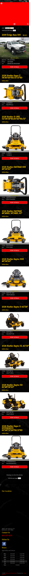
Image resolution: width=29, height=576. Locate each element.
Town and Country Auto (11, 573)
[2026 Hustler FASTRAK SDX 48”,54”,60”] (14, 196)
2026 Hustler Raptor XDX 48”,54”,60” (13, 260)
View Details (14, 67)
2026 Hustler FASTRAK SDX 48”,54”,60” (14, 168)
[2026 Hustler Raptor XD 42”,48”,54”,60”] (14, 411)
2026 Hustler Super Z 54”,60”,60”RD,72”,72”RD (12, 76)
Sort (3, 28)
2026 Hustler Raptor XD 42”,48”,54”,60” (12, 386)
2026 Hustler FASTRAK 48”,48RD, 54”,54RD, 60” (12, 212)
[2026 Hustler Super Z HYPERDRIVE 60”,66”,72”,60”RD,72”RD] (14, 460)
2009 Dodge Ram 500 (11, 35)
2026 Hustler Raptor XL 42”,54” (15, 346)
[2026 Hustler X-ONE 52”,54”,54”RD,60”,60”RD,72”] (14, 151)
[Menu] (14, 24)
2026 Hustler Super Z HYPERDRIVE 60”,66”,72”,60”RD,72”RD (12, 428)
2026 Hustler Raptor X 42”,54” (15, 306)
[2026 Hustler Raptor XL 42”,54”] (14, 369)
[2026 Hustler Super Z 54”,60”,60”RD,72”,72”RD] (14, 101)
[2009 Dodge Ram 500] (14, 58)
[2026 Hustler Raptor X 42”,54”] (14, 330)
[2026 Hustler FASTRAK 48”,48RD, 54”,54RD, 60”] (14, 244)
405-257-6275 (7, 535)
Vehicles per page (7, 30)
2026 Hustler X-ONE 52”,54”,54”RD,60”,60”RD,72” (14, 117)
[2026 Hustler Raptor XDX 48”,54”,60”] (14, 291)
